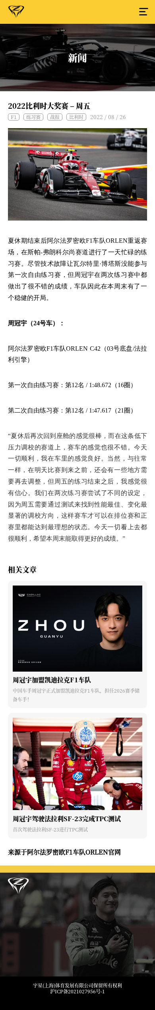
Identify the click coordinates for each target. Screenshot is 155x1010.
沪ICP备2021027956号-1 (77, 991)
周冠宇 (16, 13)
